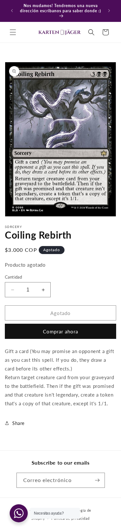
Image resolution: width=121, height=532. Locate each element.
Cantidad (13, 277)
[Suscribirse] (97, 480)
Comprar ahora (60, 331)
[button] (13, 32)
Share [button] (18, 423)
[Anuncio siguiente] (109, 11)
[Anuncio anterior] (12, 11)
